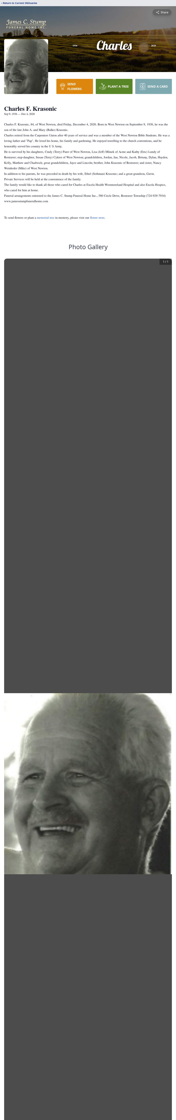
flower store (97, 217)
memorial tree (45, 217)
